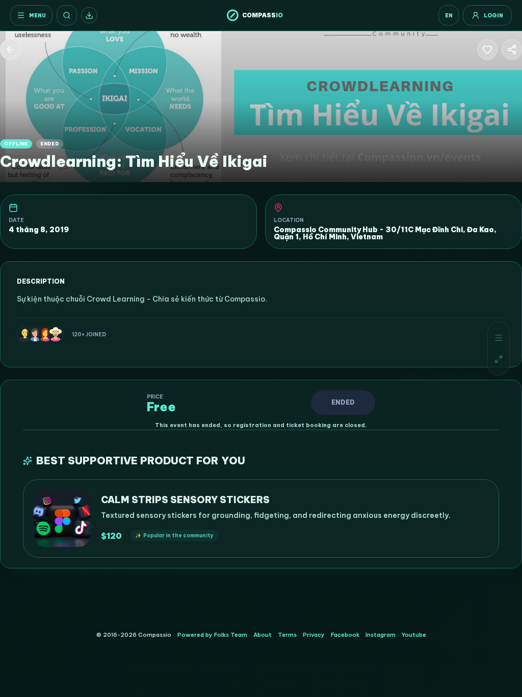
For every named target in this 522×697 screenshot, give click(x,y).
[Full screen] (498, 359)
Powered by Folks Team (212, 635)
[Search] (67, 15)
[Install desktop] (89, 15)
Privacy (314, 635)
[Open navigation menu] (498, 338)
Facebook (345, 635)
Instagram (381, 635)
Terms (287, 635)
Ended (343, 402)
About (262, 635)
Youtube (414, 635)
